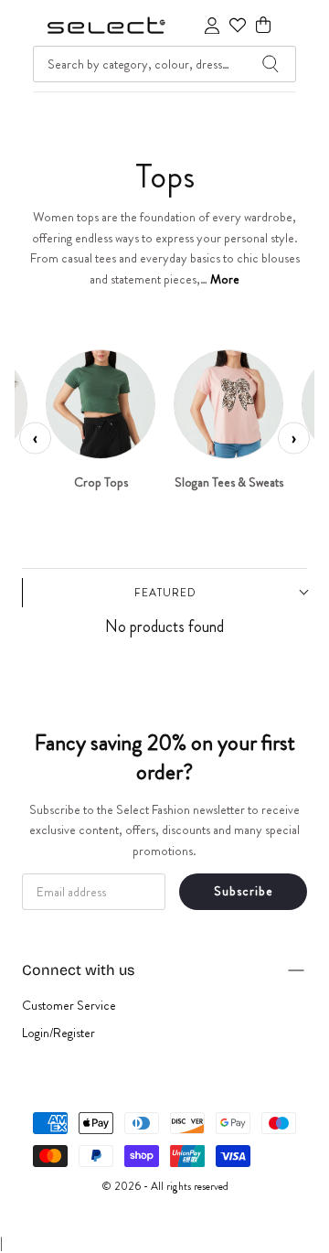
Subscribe (243, 891)
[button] (263, 25)
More (224, 279)
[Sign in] (212, 25)
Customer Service (69, 1005)
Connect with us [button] (78, 970)
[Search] (270, 64)
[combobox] (164, 64)
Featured (165, 592)
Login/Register (58, 1032)
